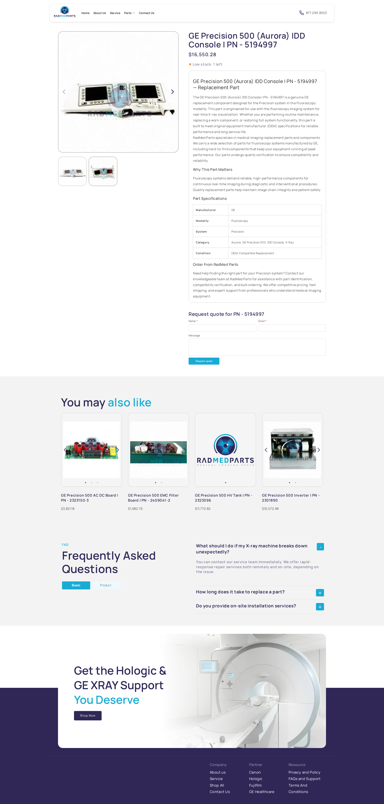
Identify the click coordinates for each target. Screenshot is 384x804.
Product (105, 585)
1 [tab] (86, 483)
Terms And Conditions (298, 788)
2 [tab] (92, 483)
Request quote (204, 361)
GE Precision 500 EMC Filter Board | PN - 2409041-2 (153, 497)
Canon (255, 772)
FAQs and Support (305, 778)
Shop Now (88, 715)
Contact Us (220, 791)
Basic (76, 585)
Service (216, 778)
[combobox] (259, 12)
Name (193, 321)
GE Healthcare (262, 791)
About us (218, 772)
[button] (173, 92)
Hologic (256, 778)
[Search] (290, 12)
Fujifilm (255, 785)
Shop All (217, 785)
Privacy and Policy (305, 772)
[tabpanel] (91, 450)
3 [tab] (98, 483)
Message (194, 335)
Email (262, 321)
